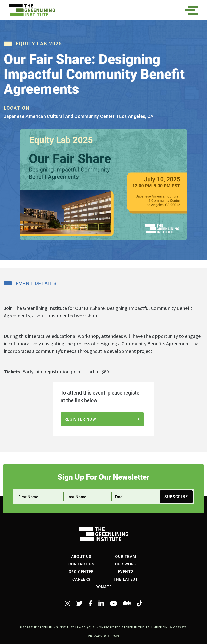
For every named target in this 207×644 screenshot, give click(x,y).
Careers (81, 579)
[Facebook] (90, 603)
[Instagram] (67, 603)
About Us (81, 556)
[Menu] (193, 10)
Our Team (125, 556)
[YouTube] (113, 603)
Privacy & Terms (103, 636)
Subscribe (176, 496)
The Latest (126, 579)
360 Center (81, 571)
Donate (103, 586)
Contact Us (81, 563)
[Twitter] (79, 603)
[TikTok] (139, 603)
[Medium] (127, 603)
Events (126, 571)
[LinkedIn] (101, 603)
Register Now (80, 419)
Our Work (125, 563)
